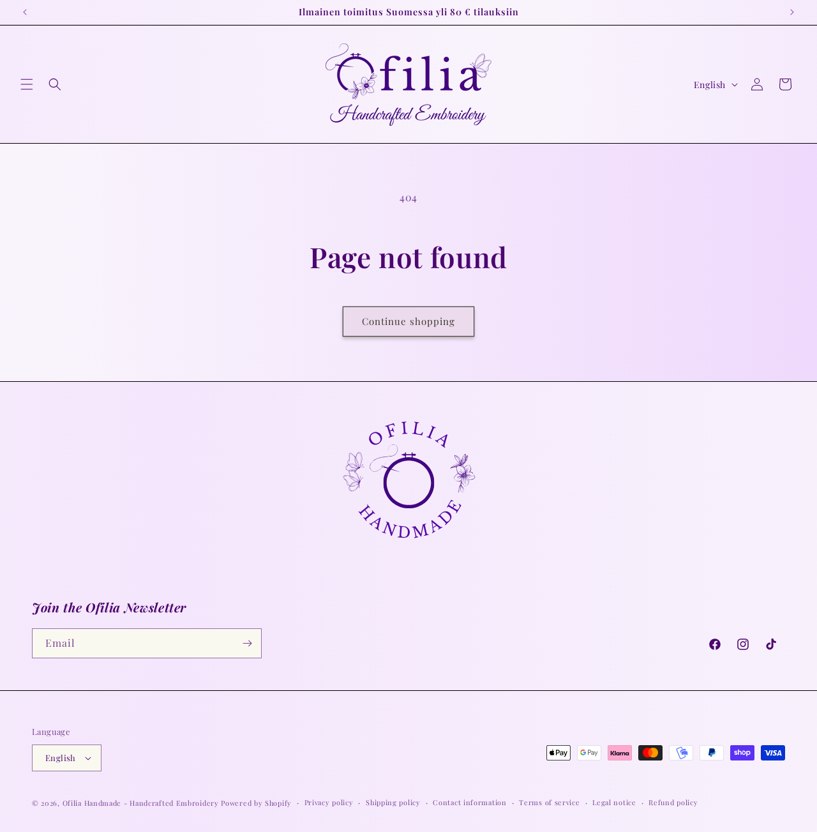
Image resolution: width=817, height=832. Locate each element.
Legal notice (614, 802)
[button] (27, 84)
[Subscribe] (247, 643)
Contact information (469, 802)
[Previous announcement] (25, 12)
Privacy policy (329, 802)
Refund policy (673, 802)
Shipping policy (393, 802)
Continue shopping (408, 321)
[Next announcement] (792, 12)
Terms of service (549, 802)
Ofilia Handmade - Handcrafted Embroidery (141, 803)
